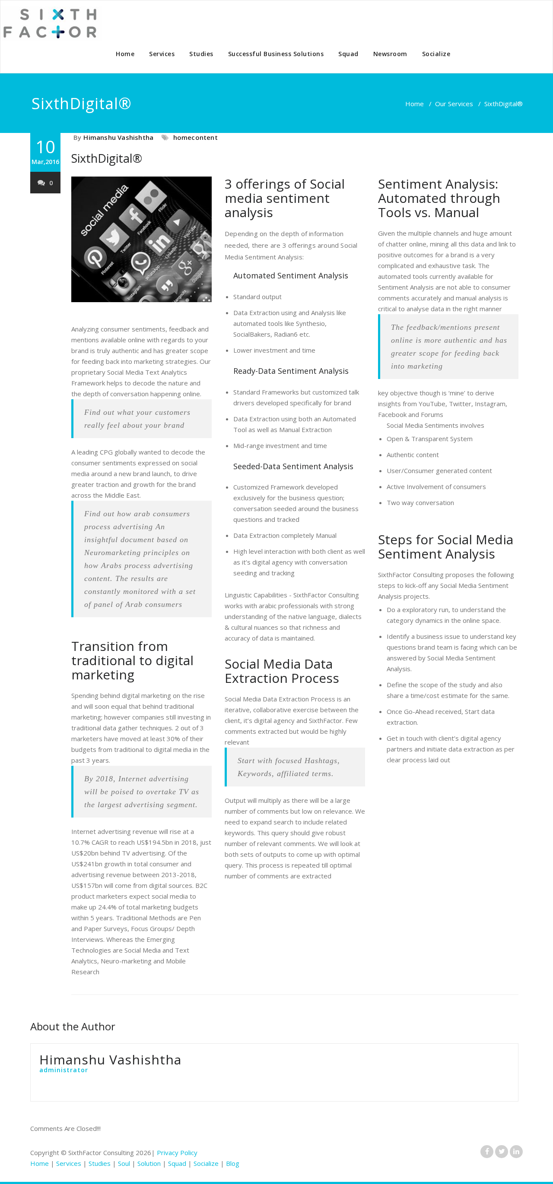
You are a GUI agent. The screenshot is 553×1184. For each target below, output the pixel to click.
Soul (124, 1163)
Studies (201, 54)
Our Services (454, 103)
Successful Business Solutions (276, 54)
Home (125, 54)
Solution (149, 1163)
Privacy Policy (177, 1152)
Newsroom (390, 54)
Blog (232, 1163)
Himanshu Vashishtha (118, 137)
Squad (348, 54)
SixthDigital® (106, 158)
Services (162, 54)
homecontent (195, 137)
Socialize (436, 54)
